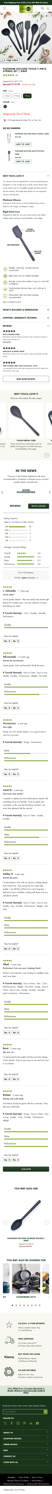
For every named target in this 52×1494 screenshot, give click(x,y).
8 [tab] (50, 60)
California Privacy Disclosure (13, 1484)
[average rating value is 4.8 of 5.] (9, 75)
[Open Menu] (4, 8)
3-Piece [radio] (7, 96)
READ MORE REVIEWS (26, 379)
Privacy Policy (36, 1481)
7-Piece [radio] (27, 96)
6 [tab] (46, 60)
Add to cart (23, 144)
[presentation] (5, 106)
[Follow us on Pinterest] (24, 1423)
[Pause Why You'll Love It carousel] (46, 455)
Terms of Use (36, 1477)
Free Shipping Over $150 (14, 3)
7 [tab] (48, 60)
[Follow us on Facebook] (11, 1423)
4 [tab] (41, 60)
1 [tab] (35, 60)
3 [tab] (39, 60)
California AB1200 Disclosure (38, 1484)
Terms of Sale (24, 1477)
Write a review (40, 507)
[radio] (5, 107)
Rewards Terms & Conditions (18, 1481)
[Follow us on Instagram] (18, 1423)
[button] (26, 176)
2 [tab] (37, 60)
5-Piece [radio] (17, 96)
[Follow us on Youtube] (37, 1423)
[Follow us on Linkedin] (31, 1423)
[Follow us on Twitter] (5, 1423)
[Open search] (42, 8)
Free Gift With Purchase (37, 3)
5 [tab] (44, 60)
